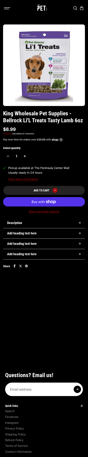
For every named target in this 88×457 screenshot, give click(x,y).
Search (10, 411)
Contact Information (18, 451)
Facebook (11, 416)
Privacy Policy (14, 428)
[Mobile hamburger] (7, 8)
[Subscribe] (77, 389)
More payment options (44, 211)
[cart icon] (81, 8)
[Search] (75, 8)
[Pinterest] (26, 266)
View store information (23, 179)
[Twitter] (20, 266)
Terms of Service (16, 445)
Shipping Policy (15, 434)
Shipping (7, 133)
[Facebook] (14, 266)
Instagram (12, 422)
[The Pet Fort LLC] (42, 8)
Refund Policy (14, 440)
